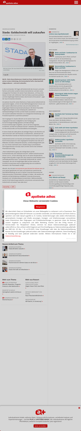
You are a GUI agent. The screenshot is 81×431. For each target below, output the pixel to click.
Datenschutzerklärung (12, 236)
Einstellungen (71, 238)
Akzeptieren (40, 207)
